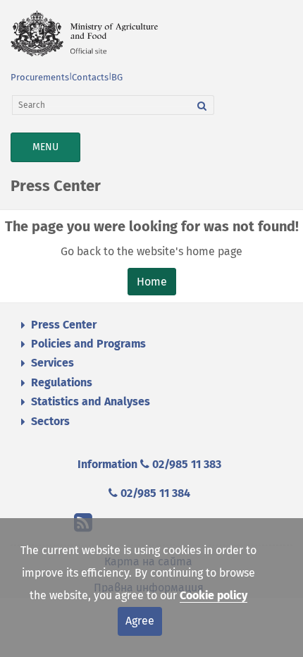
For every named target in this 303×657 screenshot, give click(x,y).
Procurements (40, 77)
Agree (139, 620)
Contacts (90, 77)
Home (152, 281)
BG (117, 77)
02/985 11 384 (154, 493)
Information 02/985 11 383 (149, 464)
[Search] (202, 105)
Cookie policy (213, 595)
